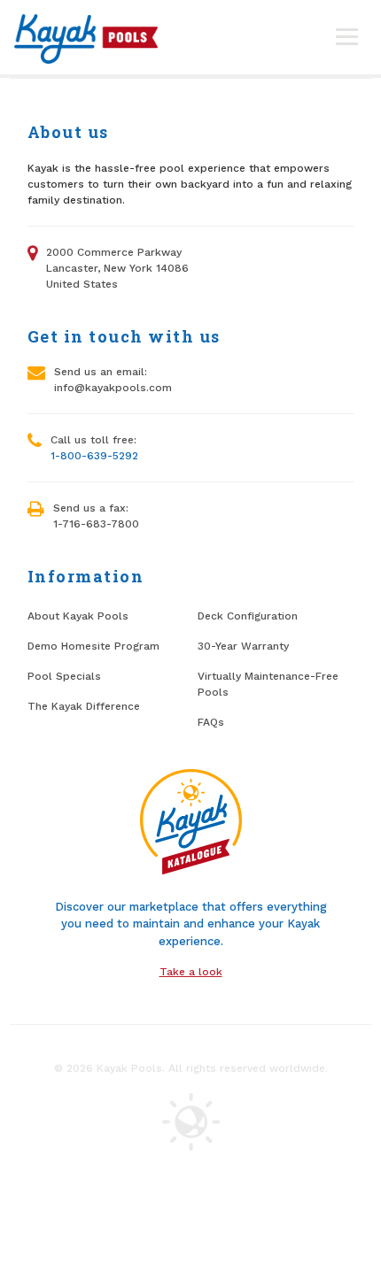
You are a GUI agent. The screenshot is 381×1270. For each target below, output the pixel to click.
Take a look (190, 972)
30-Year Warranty (243, 646)
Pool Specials (64, 676)
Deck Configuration (248, 616)
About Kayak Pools (77, 616)
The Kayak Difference (83, 706)
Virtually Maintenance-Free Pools (268, 684)
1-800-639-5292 (94, 456)
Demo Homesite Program (93, 646)
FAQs (211, 722)
